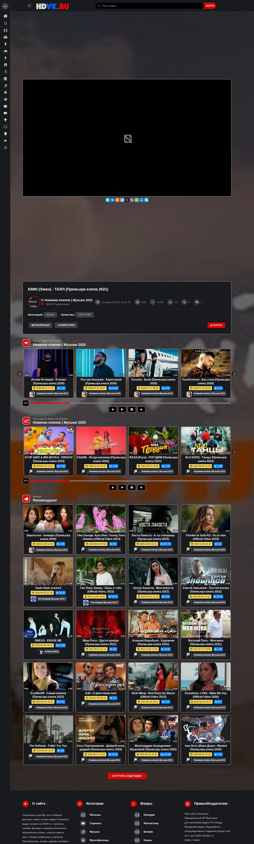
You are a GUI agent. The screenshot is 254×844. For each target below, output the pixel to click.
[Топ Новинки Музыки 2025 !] (33, 600)
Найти (210, 5)
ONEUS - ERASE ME (48, 640)
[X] (127, 200)
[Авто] (5, 37)
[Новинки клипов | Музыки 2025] (32, 395)
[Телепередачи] (5, 126)
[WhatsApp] (137, 200)
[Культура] (5, 78)
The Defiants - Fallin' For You (48, 745)
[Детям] (5, 57)
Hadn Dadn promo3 (48, 587)
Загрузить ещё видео (127, 775)
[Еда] (5, 64)
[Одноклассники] (117, 200)
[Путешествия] (5, 106)
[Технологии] (5, 133)
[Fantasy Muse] (40, 652)
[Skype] (146, 200)
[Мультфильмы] (5, 92)
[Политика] (5, 99)
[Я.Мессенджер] (108, 200)
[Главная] (5, 16)
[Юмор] (5, 147)
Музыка (50, 314)
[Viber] (132, 200)
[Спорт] (5, 119)
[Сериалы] (5, 113)
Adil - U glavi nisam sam (100, 693)
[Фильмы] (5, 30)
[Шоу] (5, 140)
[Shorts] (5, 23)
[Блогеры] (5, 44)
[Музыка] (5, 85)
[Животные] (5, 71)
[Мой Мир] (141, 200)
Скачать (217, 325)
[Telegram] (122, 200)
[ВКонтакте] (112, 200)
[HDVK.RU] (52, 5)
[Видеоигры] (5, 50)
